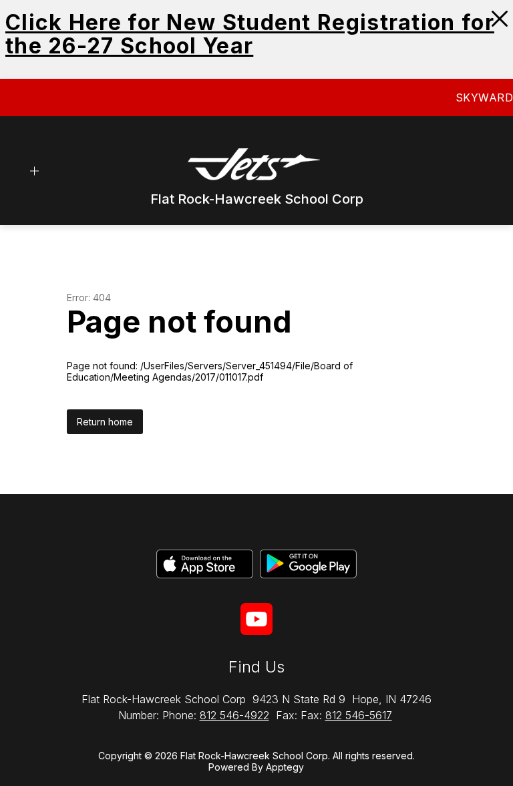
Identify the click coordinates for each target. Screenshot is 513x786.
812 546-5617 (358, 715)
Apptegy (285, 767)
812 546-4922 (234, 715)
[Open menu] (34, 171)
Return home (105, 421)
